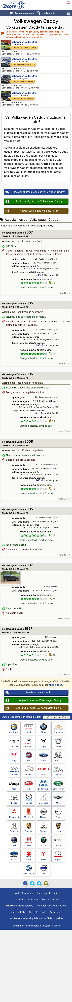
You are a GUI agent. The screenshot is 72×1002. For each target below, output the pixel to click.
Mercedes (43, 803)
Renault (43, 831)
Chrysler (14, 746)
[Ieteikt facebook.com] (25, 883)
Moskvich (28, 817)
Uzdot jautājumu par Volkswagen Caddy (39, 201)
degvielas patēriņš (19, 905)
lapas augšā (55, 684)
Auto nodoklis (18, 912)
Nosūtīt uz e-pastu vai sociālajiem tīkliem (38, 707)
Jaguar (58, 774)
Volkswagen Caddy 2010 (24, 76)
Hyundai (14, 774)
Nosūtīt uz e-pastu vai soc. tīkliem (39, 210)
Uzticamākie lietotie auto (26, 899)
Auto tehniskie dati (47, 893)
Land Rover (58, 789)
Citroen (28, 746)
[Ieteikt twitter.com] (39, 883)
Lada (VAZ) (43, 789)
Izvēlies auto (48, 13)
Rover (58, 831)
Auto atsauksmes (24, 13)
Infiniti (28, 774)
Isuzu (43, 774)
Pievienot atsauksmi (38, 692)
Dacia (58, 746)
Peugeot (14, 831)
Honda (58, 760)
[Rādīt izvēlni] (68, 13)
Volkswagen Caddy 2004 (25, 93)
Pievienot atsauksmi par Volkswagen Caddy (39, 191)
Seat (28, 845)
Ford (43, 760)
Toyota (58, 859)
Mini (58, 803)
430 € (39, 413)
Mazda (28, 803)
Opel (58, 817)
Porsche (28, 831)
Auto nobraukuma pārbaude (51, 905)
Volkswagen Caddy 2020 (25, 42)
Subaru (14, 859)
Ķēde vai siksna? (50, 899)
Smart (58, 845)
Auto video (55, 912)
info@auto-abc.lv (51, 925)
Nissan (43, 817)
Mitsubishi (14, 817)
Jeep (14, 789)
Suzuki (28, 859)
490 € (39, 345)
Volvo (43, 873)
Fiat (28, 760)
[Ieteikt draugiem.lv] (32, 883)
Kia (28, 789)
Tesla (43, 859)
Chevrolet (58, 732)
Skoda (43, 845)
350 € (40, 274)
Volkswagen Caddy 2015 (24, 59)
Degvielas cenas (37, 912)
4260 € (38, 480)
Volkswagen (28, 873)
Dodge (14, 760)
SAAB (14, 845)
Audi (29, 732)
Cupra (43, 746)
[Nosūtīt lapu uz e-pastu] (46, 883)
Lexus (14, 803)
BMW (43, 732)
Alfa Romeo (14, 732)
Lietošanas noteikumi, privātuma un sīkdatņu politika (36, 918)
